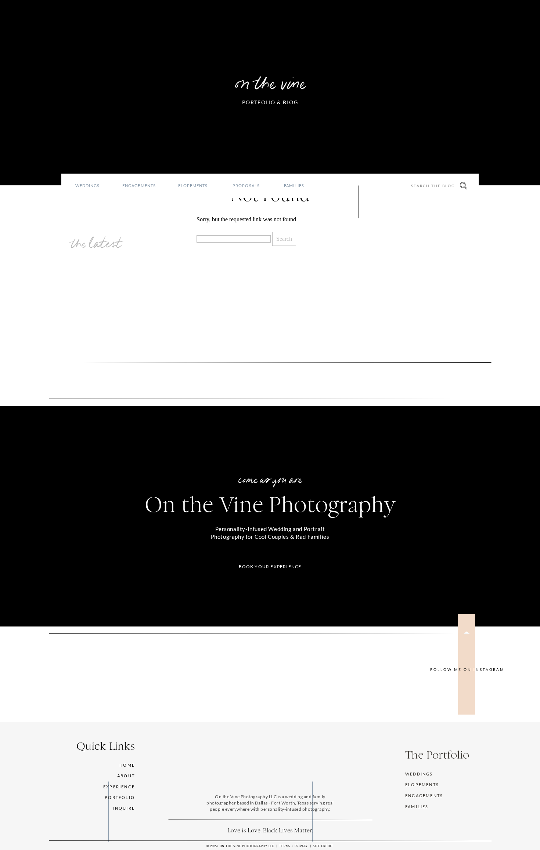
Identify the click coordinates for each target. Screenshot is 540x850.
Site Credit (323, 846)
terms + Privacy (293, 846)
